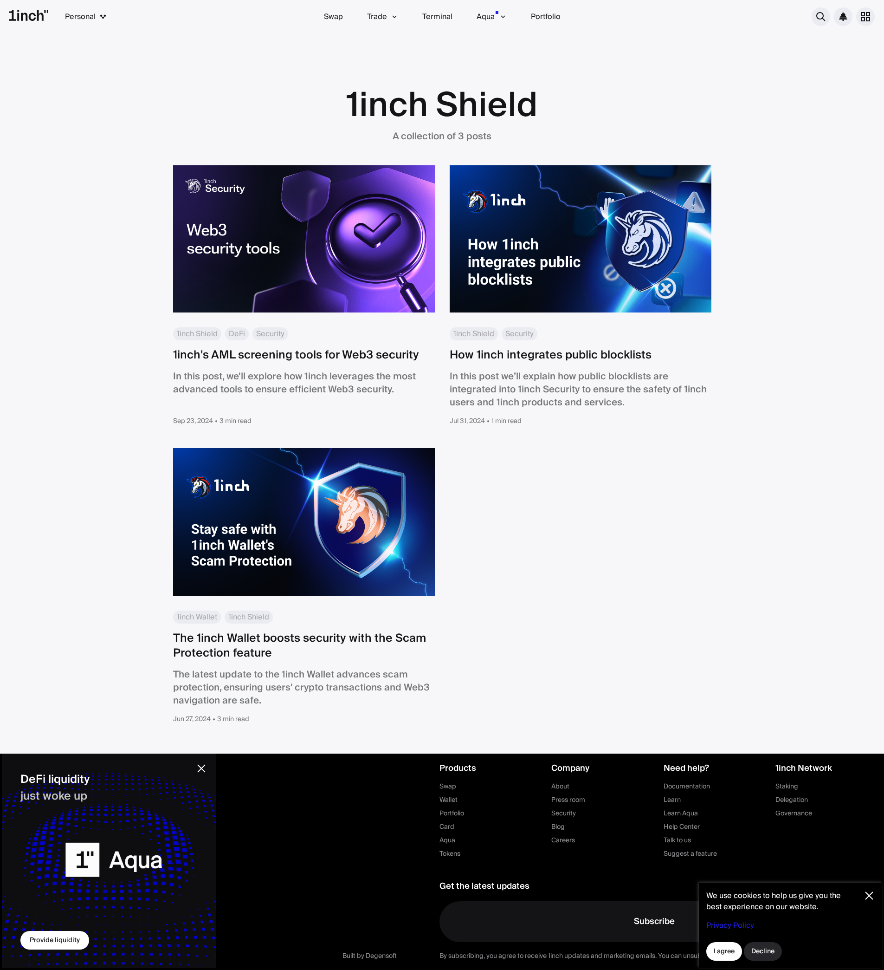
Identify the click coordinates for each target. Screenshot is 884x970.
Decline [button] (762, 951)
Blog (558, 827)
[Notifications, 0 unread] (843, 16)
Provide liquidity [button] (55, 940)
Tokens (449, 853)
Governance (793, 813)
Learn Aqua (681, 813)
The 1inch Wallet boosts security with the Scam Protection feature (299, 646)
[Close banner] (201, 768)
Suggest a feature (690, 853)
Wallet (448, 800)
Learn (672, 800)
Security (563, 813)
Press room (568, 800)
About (560, 786)
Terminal (437, 16)
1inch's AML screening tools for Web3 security (296, 355)
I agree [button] (724, 951)
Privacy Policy (730, 925)
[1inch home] (28, 17)
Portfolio (546, 16)
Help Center (682, 827)
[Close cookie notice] (869, 895)
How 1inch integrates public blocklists (551, 355)
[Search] (821, 16)
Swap (333, 16)
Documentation (687, 786)
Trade (377, 16)
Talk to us (677, 840)
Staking (786, 786)
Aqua (486, 16)
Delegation (791, 800)
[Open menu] (865, 16)
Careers (563, 840)
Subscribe (654, 921)
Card (446, 827)
